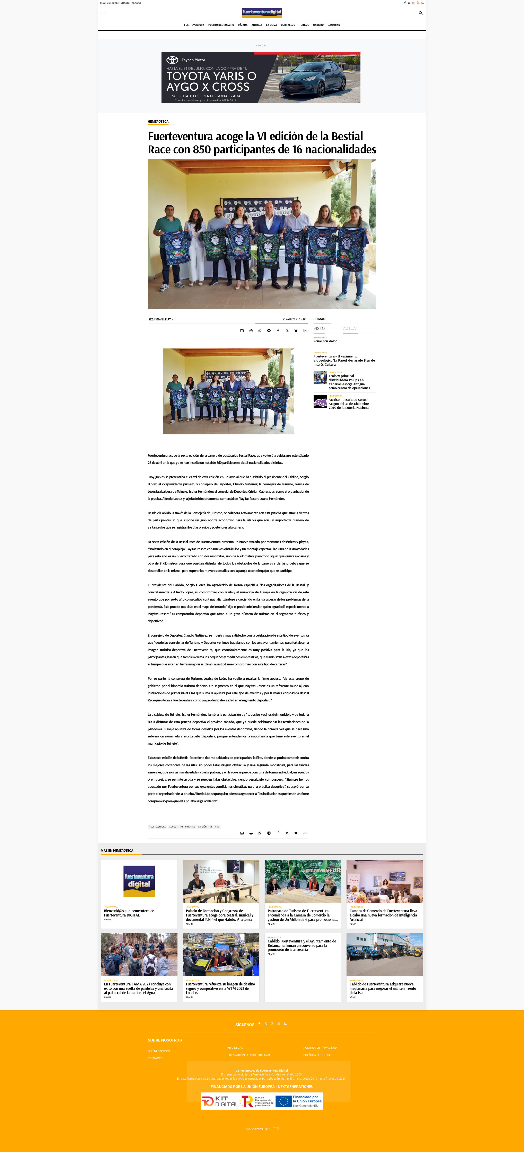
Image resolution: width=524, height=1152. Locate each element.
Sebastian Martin (161, 319)
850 (217, 827)
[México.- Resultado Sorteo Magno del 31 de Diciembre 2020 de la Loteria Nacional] (320, 401)
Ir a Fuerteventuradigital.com (120, 2)
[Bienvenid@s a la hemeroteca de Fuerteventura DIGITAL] (139, 881)
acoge (172, 827)
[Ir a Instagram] (413, 3)
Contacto (155, 1058)
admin (107, 920)
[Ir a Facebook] (405, 3)
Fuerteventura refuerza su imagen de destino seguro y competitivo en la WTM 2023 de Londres (220, 988)
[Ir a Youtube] (418, 3)
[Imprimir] (251, 330)
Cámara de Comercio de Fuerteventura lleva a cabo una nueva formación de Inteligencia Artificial (383, 915)
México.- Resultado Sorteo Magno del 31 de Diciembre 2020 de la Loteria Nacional (349, 403)
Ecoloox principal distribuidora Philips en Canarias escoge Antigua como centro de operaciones (349, 381)
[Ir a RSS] (422, 3)
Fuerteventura (157, 827)
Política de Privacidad (320, 1047)
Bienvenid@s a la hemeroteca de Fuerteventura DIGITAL (129, 913)
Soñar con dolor (325, 341)
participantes (187, 827)
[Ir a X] (409, 3)
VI (211, 827)
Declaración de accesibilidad (248, 1055)
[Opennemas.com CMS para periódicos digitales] (262, 1129)
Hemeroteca (158, 122)
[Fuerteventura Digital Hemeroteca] (262, 13)
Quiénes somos (159, 1051)
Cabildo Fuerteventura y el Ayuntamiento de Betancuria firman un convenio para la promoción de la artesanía (302, 945)
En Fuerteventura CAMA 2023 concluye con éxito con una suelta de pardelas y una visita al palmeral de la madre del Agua (138, 988)
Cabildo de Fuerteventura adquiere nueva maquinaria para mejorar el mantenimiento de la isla (383, 988)
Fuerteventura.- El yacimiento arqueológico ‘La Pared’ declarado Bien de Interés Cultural (344, 360)
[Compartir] (260, 330)
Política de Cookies (317, 1055)
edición (202, 827)
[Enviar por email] (242, 330)
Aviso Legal (234, 1047)
